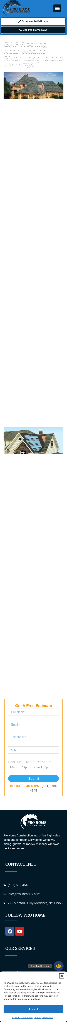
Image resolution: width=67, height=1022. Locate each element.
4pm (37, 767)
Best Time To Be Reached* (29, 762)
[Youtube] (19, 931)
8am (14, 767)
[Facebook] (9, 931)
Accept (33, 1009)
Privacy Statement (43, 1017)
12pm (25, 767)
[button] (61, 976)
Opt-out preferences (22, 1017)
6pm (47, 767)
